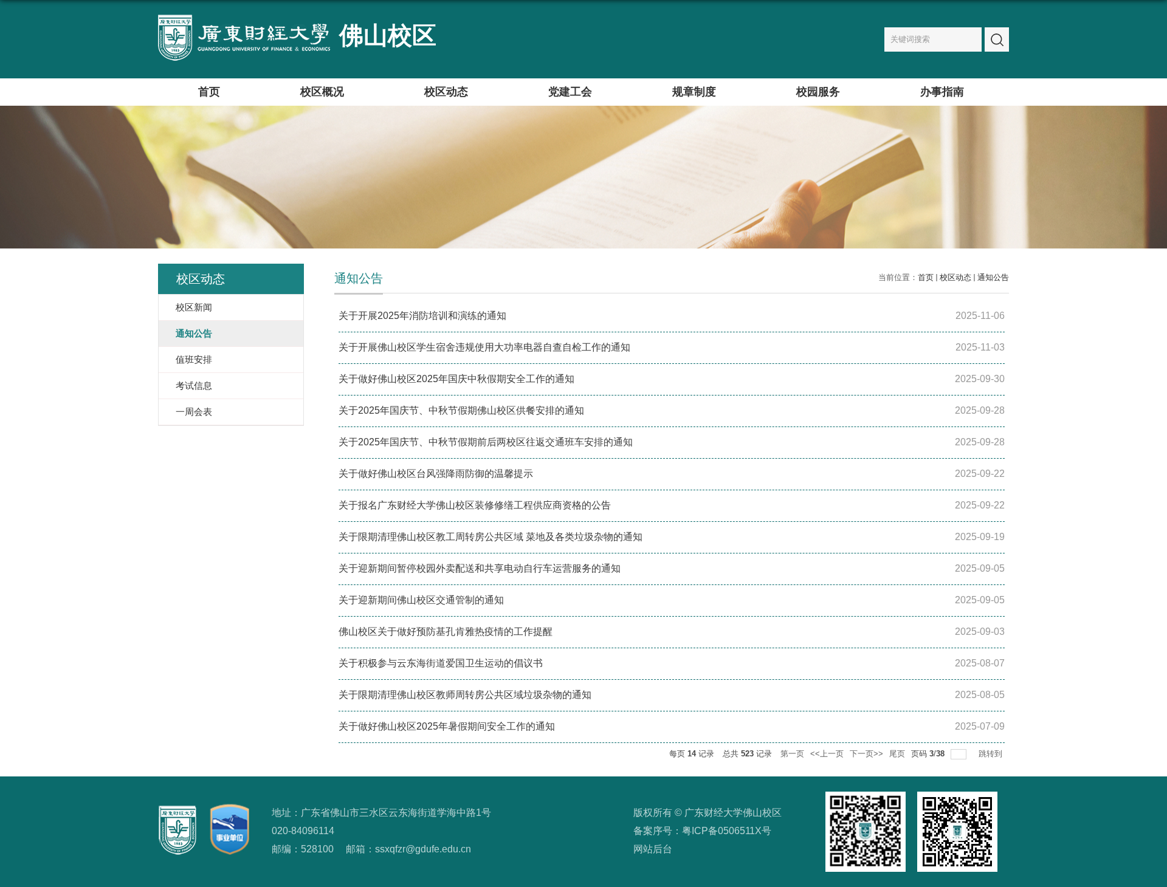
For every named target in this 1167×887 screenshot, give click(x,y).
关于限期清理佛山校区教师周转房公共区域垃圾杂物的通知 (465, 695)
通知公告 (993, 277)
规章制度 (694, 92)
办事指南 (942, 92)
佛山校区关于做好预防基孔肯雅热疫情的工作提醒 (446, 631)
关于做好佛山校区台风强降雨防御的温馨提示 (436, 473)
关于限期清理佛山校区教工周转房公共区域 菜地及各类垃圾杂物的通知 (490, 537)
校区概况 (322, 92)
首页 (209, 92)
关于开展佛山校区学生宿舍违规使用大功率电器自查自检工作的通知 (484, 347)
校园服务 (818, 92)
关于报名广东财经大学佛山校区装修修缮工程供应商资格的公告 (475, 505)
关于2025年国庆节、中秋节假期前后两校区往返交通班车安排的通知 (486, 442)
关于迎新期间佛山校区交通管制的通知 (421, 600)
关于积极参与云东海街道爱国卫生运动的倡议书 (441, 663)
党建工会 (570, 92)
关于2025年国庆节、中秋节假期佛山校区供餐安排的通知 (461, 410)
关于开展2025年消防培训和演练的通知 (422, 315)
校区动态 (446, 92)
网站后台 (652, 849)
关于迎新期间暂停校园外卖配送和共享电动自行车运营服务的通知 (480, 568)
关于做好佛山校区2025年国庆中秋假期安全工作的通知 (456, 379)
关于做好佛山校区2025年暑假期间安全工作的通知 (447, 726)
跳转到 (992, 753)
